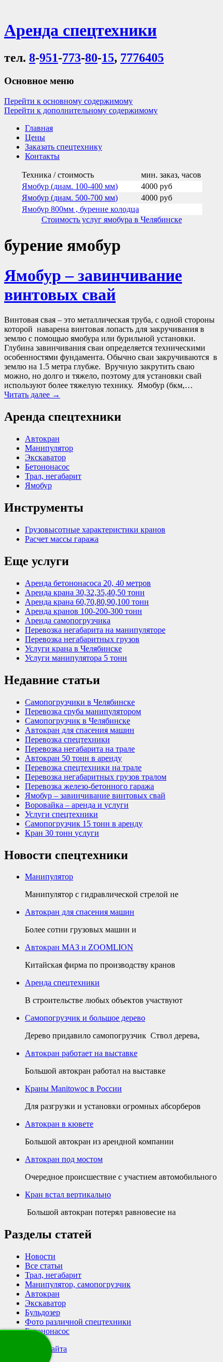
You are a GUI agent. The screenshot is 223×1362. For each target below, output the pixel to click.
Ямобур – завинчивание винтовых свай (93, 285)
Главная (39, 128)
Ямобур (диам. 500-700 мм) (70, 197)
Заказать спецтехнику (63, 146)
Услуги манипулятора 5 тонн (76, 657)
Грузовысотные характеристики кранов (95, 529)
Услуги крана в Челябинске (73, 648)
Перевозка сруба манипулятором (83, 711)
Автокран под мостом (64, 1159)
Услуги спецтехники (61, 814)
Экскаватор (45, 457)
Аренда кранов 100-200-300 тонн (83, 611)
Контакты (42, 156)
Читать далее (32, 394)
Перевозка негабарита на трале (80, 748)
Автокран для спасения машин (79, 730)
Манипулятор (49, 448)
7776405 (142, 57)
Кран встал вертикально (68, 1194)
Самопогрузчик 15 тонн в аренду (84, 823)
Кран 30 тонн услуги (62, 833)
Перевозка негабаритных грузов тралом (95, 776)
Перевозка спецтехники (67, 739)
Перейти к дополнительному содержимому (81, 110)
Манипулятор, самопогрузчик (78, 1284)
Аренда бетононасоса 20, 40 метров (88, 583)
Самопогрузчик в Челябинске (77, 720)
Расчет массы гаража (62, 539)
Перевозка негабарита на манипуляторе (95, 629)
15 (108, 57)
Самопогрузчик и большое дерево (85, 1017)
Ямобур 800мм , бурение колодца (80, 209)
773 (71, 57)
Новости (40, 1256)
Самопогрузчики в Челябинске (80, 702)
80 (91, 57)
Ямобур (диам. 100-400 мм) (70, 186)
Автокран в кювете (59, 1123)
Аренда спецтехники (62, 982)
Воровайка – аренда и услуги (77, 804)
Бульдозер (42, 1312)
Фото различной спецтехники (78, 1321)
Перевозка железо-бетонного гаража (89, 786)
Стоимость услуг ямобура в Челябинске (111, 219)
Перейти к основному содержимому (68, 101)
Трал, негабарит (53, 476)
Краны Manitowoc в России (73, 1088)
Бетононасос (47, 466)
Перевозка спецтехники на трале (83, 767)
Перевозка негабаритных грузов (82, 639)
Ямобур (38, 485)
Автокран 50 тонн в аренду (73, 758)
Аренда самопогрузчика (67, 620)
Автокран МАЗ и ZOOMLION (79, 947)
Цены (35, 137)
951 (48, 57)
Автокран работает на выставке (81, 1053)
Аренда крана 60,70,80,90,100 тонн (87, 601)
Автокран (42, 438)
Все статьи (44, 1265)
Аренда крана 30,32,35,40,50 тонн (85, 592)
